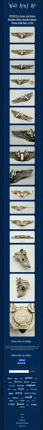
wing (16, 401)
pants (21, 378)
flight (21, 388)
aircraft (12, 386)
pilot (26, 381)
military (15, 398)
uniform (22, 407)
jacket (28, 377)
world (21, 398)
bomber (10, 382)
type (11, 393)
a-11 (33, 401)
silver (35, 398)
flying (33, 389)
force (20, 404)
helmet (28, 401)
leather (33, 382)
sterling (30, 393)
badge (16, 378)
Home (22, 414)
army (18, 393)
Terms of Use (22, 425)
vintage (20, 385)
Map (22, 417)
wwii (28, 397)
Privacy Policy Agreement (22, 423)
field (27, 389)
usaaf (33, 404)
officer (10, 378)
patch (27, 405)
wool (14, 389)
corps (11, 404)
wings (22, 400)
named (9, 398)
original (30, 385)
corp (11, 400)
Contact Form (22, 420)
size (9, 389)
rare (35, 378)
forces (18, 381)
